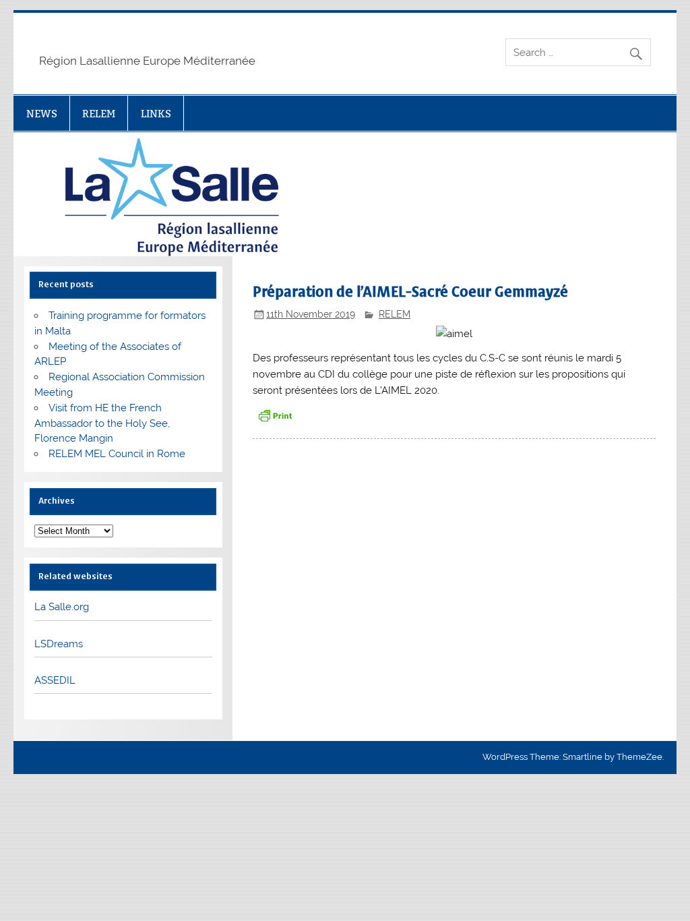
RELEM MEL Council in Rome (117, 454)
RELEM (98, 113)
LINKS (156, 113)
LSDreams (58, 644)
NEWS (41, 113)
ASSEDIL (54, 680)
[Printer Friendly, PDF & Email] (275, 415)
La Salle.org (61, 607)
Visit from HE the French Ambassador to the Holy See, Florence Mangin (102, 423)
